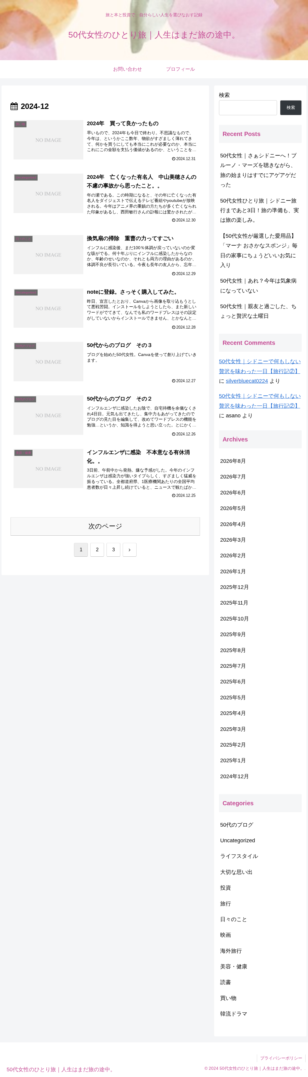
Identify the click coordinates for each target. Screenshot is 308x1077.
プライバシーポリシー (281, 1058)
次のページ (105, 526)
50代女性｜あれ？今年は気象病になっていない (258, 285)
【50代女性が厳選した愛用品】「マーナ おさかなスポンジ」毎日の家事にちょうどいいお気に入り (258, 250)
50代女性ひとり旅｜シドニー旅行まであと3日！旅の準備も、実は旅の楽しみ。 (259, 210)
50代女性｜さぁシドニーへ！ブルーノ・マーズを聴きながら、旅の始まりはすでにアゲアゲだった (258, 170)
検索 (224, 95)
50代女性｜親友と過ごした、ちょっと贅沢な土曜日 (258, 311)
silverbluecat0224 (247, 381)
